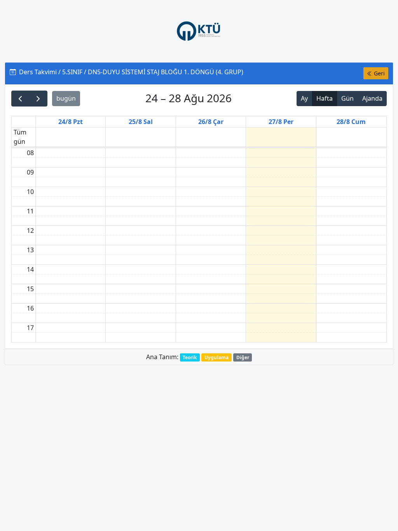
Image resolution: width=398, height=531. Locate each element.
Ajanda (372, 98)
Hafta (324, 98)
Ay (304, 98)
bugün (66, 98)
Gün (347, 98)
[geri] (20, 99)
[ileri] (38, 99)
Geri (378, 73)
